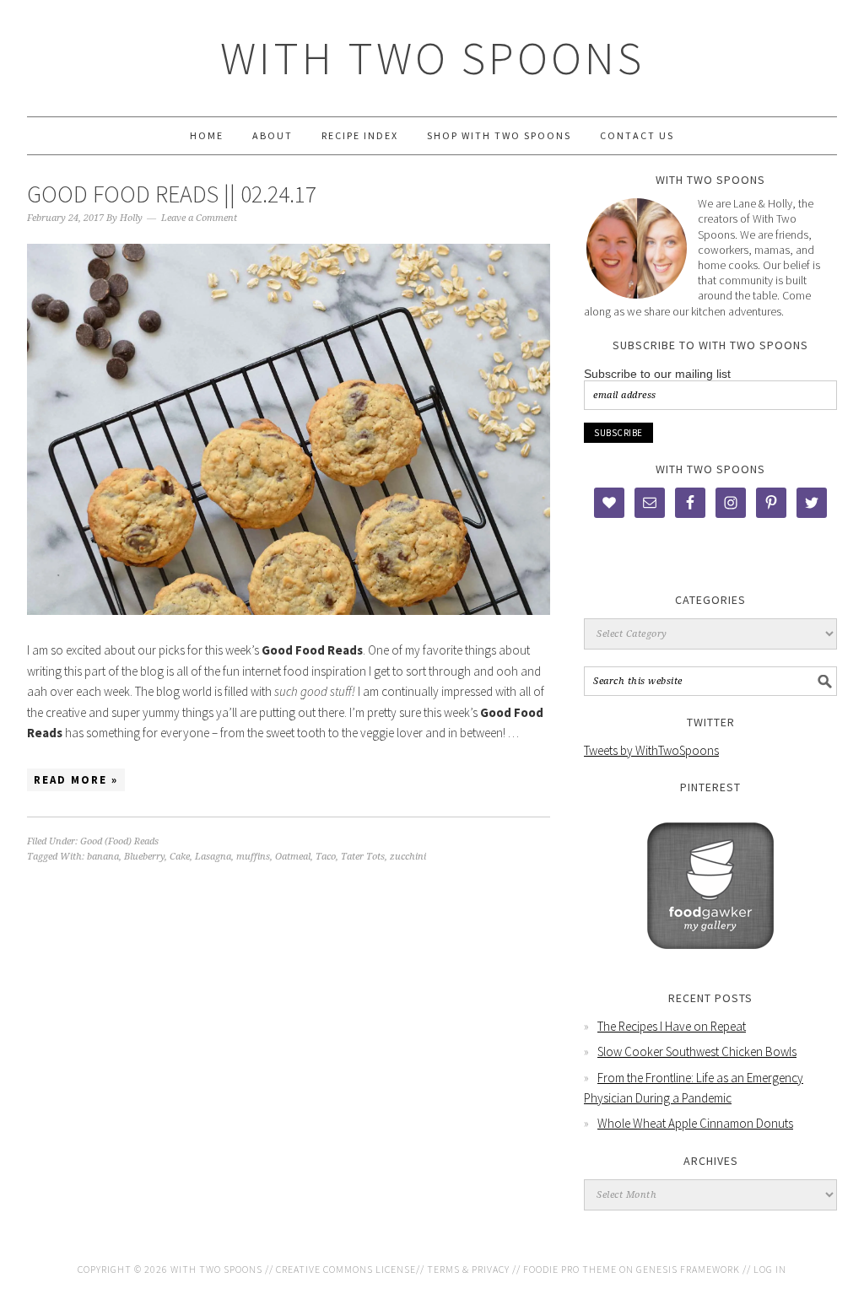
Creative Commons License (346, 1269)
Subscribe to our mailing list (657, 373)
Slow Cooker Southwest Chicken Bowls (696, 1051)
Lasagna (213, 856)
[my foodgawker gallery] (710, 961)
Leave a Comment (199, 218)
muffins (253, 856)
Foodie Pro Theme (570, 1269)
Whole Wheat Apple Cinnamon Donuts (695, 1123)
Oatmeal (292, 856)
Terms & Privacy (468, 1269)
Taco (326, 856)
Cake (180, 856)
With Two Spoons (432, 58)
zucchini (408, 856)
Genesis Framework (688, 1269)
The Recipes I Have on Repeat (671, 1026)
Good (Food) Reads (119, 841)
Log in (769, 1269)
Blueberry (144, 856)
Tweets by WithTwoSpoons (651, 750)
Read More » (76, 780)
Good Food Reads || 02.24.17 (171, 194)
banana (103, 856)
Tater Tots (363, 856)
